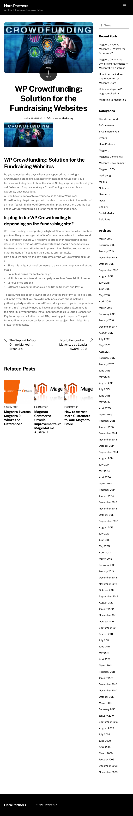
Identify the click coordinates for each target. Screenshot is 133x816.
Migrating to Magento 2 (112, 99)
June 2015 (104, 395)
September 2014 (108, 452)
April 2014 (105, 477)
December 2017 (108, 326)
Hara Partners (33, 118)
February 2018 (107, 314)
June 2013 (104, 540)
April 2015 (105, 408)
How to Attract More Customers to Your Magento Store (77, 418)
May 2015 (104, 401)
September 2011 (108, 627)
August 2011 (106, 634)
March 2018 (105, 307)
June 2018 (104, 289)
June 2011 (104, 646)
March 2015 (105, 414)
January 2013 (106, 571)
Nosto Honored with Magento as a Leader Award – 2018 (73, 345)
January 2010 (106, 715)
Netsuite (104, 188)
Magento (104, 150)
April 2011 (104, 659)
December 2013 (108, 502)
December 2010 (108, 684)
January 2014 (106, 496)
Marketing (67, 118)
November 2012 (108, 584)
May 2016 (104, 376)
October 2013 (107, 515)
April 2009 (105, 747)
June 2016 (104, 370)
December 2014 (108, 433)
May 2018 (104, 295)
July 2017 (104, 339)
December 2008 (108, 765)
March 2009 (106, 753)
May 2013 (104, 546)
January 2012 (106, 609)
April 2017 (105, 351)
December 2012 (108, 577)
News (102, 200)
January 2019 (106, 251)
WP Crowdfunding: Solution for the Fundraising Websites (48, 98)
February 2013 (107, 565)
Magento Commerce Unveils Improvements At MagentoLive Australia (47, 422)
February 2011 (107, 671)
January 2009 (106, 759)
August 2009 (106, 728)
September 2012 (108, 596)
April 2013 (105, 552)
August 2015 (106, 383)
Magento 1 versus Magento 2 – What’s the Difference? (17, 418)
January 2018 (106, 320)
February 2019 (107, 245)
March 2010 (105, 703)
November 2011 (107, 615)
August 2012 (106, 602)
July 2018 (104, 282)
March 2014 (105, 483)
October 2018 (107, 263)
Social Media (106, 213)
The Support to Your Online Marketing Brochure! (22, 345)
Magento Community (111, 156)
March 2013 (105, 558)
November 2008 (108, 772)
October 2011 (106, 621)
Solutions (104, 219)
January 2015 (106, 427)
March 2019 (105, 238)
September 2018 (108, 270)
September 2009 (108, 721)
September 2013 (108, 521)
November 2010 (108, 690)
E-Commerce (54, 118)
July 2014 (104, 464)
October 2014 (107, 445)
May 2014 (104, 471)
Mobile (103, 181)
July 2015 (104, 389)
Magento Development (112, 163)
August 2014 (106, 458)
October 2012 (106, 590)
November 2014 (108, 439)
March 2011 (105, 665)
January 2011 (106, 678)
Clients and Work (109, 119)
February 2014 (107, 489)
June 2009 (105, 740)
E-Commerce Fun (109, 131)
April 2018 (105, 301)
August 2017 (106, 332)
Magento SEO (107, 169)
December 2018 (108, 257)
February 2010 (107, 709)
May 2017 (104, 345)
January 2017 (106, 364)
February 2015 (107, 420)
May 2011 (104, 652)
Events (103, 138)
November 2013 (108, 508)
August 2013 (106, 527)
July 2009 (104, 734)
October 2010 (106, 696)
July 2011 (104, 640)
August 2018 (106, 276)
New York (104, 194)
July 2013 (104, 533)
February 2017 (107, 358)
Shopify (103, 207)
